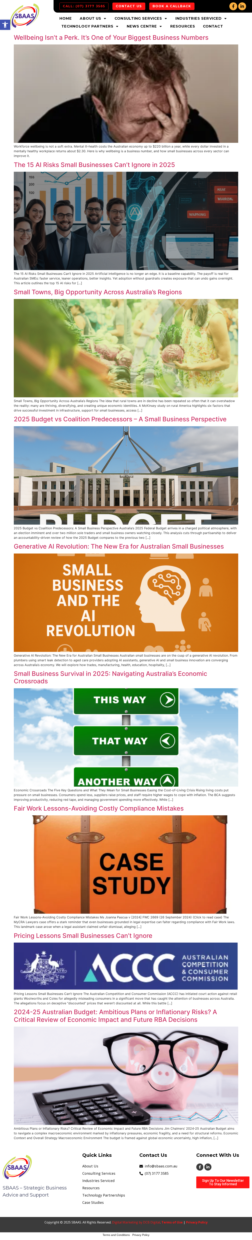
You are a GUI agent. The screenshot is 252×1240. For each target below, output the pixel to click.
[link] (5, 25)
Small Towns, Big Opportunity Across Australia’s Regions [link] (98, 292)
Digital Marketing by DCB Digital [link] (136, 1222)
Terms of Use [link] (172, 1222)
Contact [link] (213, 26)
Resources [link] (182, 26)
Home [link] (65, 18)
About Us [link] (90, 18)
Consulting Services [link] (138, 18)
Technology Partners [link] (87, 26)
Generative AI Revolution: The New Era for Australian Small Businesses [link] (119, 546)
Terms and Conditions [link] (116, 1234)
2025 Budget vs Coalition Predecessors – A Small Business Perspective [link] (120, 419)
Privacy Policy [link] (197, 1222)
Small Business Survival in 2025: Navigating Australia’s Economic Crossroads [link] (110, 677)
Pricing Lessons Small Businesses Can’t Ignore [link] (83, 935)
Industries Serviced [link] (198, 18)
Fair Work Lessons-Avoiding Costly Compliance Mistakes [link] (99, 808)
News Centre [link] (142, 26)
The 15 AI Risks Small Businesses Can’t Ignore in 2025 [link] (94, 165)
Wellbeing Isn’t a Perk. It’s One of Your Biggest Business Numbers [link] (111, 37)
